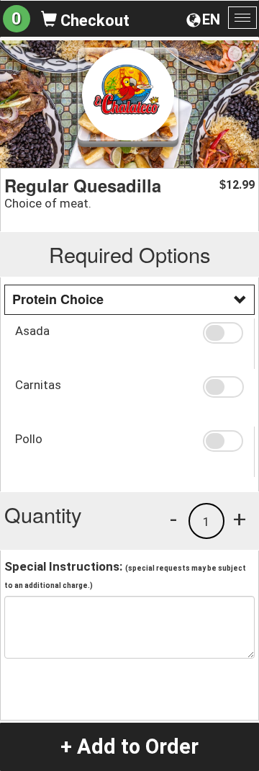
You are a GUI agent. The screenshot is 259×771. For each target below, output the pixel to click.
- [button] (173, 518)
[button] (223, 333)
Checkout (93, 21)
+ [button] (239, 518)
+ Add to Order (129, 746)
